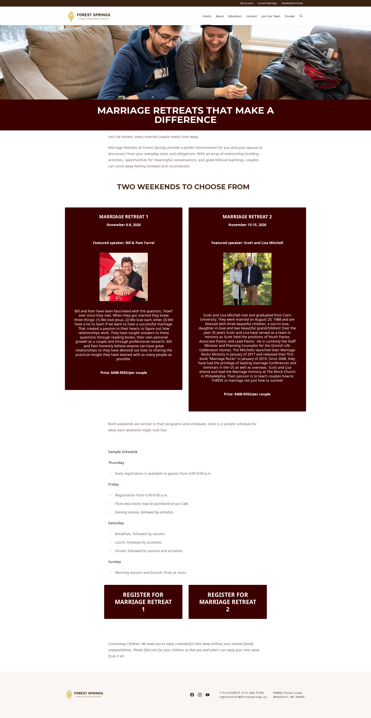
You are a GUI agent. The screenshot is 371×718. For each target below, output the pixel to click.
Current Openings (267, 3)
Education (235, 16)
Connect (251, 16)
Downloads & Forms (292, 3)
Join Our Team (271, 16)
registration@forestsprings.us (243, 697)
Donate (289, 16)
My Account (246, 3)
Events (207, 16)
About (220, 16)
